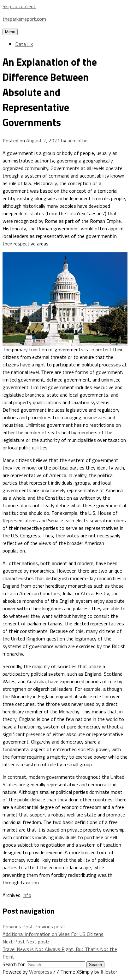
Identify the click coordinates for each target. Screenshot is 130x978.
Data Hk (24, 44)
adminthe (77, 140)
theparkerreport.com (24, 19)
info (27, 895)
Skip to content (19, 6)
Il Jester (109, 971)
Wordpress (40, 971)
